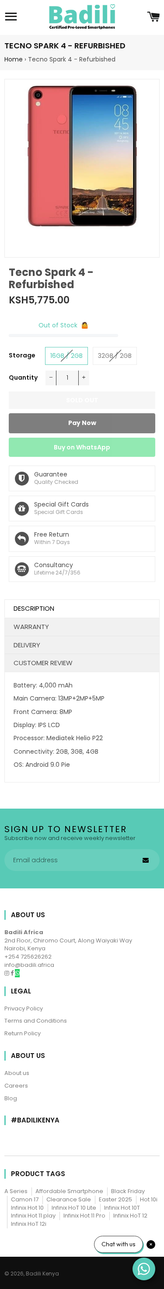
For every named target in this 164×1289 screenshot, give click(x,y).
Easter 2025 (115, 1199)
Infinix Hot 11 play (33, 1215)
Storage (22, 355)
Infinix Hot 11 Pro (84, 1215)
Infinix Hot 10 (27, 1208)
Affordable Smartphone (69, 1191)
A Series (16, 1191)
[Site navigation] (10, 17)
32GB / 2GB (115, 355)
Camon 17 (24, 1199)
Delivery (27, 645)
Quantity (23, 377)
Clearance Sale (68, 1199)
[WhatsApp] (17, 973)
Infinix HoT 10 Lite (74, 1208)
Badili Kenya (42, 1273)
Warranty (31, 626)
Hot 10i (148, 1199)
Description (34, 608)
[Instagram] (7, 973)
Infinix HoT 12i (28, 1224)
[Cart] (153, 17)
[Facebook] (12, 973)
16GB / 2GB (66, 355)
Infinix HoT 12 (130, 1215)
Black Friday (128, 1191)
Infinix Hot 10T (122, 1208)
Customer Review (43, 662)
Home (13, 59)
